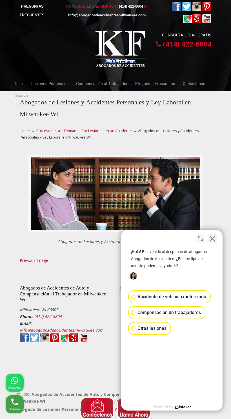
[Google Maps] (187, 22)
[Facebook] (176, 10)
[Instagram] (196, 10)
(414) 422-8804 (131, 6)
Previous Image (34, 260)
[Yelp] (196, 22)
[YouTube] (206, 22)
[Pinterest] (206, 10)
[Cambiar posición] (200, 238)
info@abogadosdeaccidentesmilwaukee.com (107, 15)
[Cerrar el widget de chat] (212, 238)
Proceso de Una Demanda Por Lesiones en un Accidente (84, 130)
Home (25, 130)
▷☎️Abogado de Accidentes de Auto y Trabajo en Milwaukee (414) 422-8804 (121, 49)
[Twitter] (186, 10)
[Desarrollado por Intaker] (183, 407)
